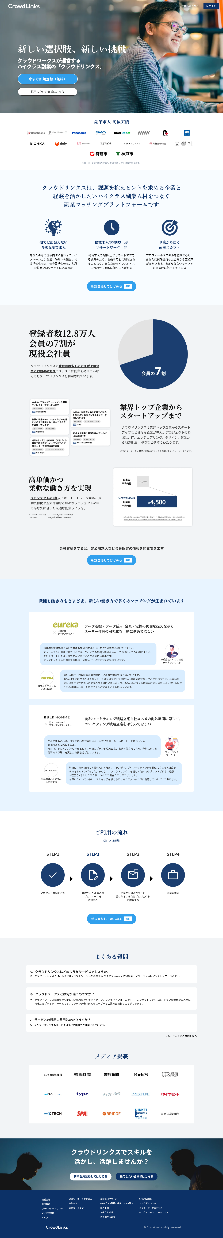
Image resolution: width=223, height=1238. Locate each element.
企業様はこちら (190, 6)
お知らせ (73, 1203)
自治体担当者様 (107, 1216)
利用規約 (46, 1203)
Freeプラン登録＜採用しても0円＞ (116, 1203)
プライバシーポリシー (52, 1208)
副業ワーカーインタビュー (81, 1198)
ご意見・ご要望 (76, 1207)
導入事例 (104, 1207)
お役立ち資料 (106, 1212)
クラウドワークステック (150, 1207)
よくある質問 (48, 1212)
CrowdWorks (145, 1198)
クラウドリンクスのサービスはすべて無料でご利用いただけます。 (70, 1025)
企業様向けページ (108, 1198)
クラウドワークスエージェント (153, 1212)
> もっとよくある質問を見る (181, 1036)
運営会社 (46, 1199)
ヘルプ (45, 1217)
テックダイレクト (147, 1203)
